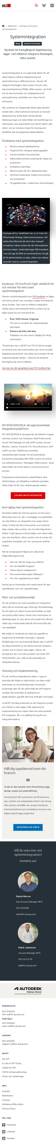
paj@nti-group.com (27, 965)
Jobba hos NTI (9, 1068)
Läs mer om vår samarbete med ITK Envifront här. (26, 368)
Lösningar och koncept (28, 26)
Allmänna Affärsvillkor (13, 1104)
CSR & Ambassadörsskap (14, 1072)
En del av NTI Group (11, 1063)
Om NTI (6, 1059)
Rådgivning (12, 26)
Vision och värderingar (13, 1076)
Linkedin (11, 1131)
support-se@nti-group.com (15, 1044)
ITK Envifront (38, 296)
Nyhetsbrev (7, 1095)
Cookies (6, 1100)
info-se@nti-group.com (13, 1014)
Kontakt (6, 1091)
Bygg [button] (18, 44)
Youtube (11, 1138)
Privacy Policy (8, 1108)
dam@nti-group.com (26, 914)
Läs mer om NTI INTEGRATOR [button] (28, 495)
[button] (36, 5)
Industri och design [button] (32, 44)
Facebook (11, 1125)
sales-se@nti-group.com (14, 1026)
